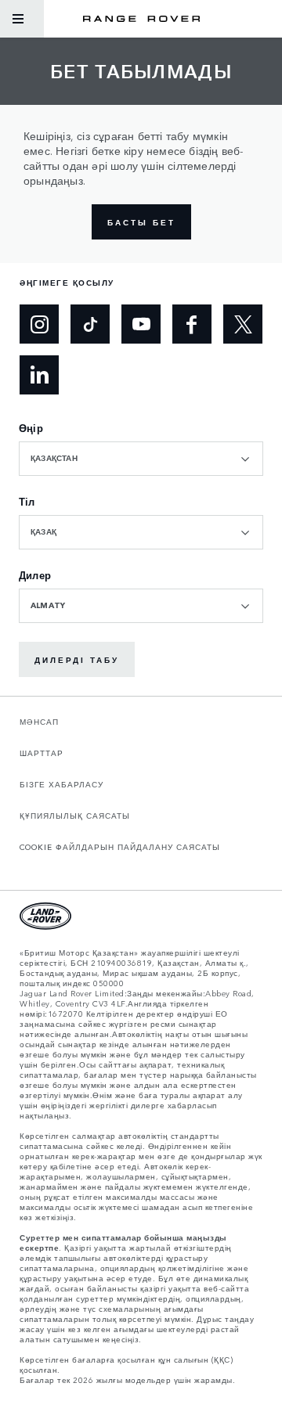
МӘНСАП (39, 721)
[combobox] (141, 458)
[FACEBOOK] (192, 324)
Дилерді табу (76, 659)
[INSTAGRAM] (39, 324)
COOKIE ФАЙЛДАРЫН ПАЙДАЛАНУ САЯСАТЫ (120, 846)
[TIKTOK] (90, 324)
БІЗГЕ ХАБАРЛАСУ (61, 784)
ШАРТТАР (41, 752)
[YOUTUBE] (141, 324)
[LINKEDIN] (39, 374)
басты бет (141, 222)
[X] (242, 324)
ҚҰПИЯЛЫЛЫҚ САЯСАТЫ (75, 815)
